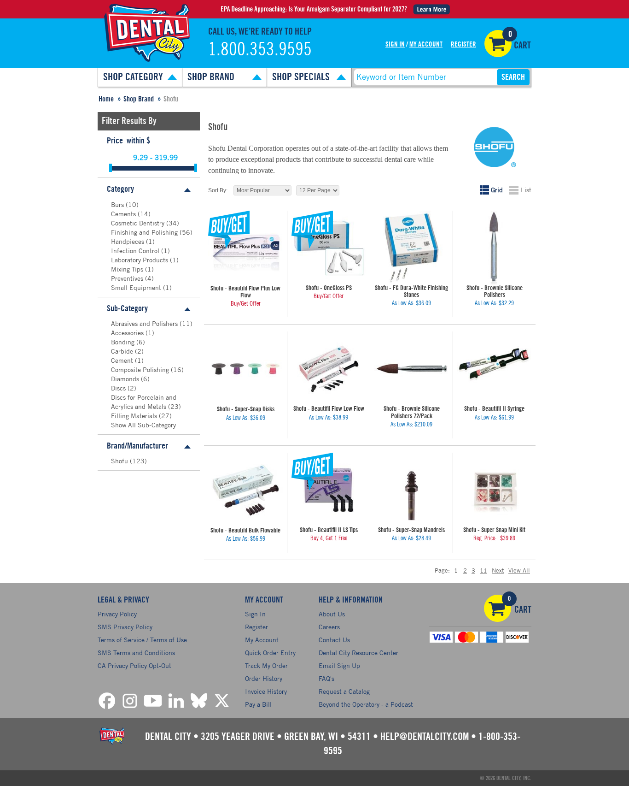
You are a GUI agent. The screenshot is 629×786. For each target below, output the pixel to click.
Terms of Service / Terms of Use (142, 640)
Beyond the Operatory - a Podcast (366, 704)
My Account (426, 44)
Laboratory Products (140, 260)
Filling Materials (135, 416)
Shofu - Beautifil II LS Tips (329, 530)
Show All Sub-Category (143, 425)
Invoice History (266, 691)
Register (463, 44)
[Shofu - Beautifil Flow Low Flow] (328, 368)
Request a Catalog (344, 691)
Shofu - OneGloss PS (329, 288)
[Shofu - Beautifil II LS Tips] (328, 490)
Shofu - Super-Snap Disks (245, 409)
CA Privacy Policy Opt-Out (134, 665)
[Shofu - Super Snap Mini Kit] (494, 490)
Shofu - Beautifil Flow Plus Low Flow (245, 292)
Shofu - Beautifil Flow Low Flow (328, 409)
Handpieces (128, 241)
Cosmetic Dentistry (138, 223)
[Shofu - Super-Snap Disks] (245, 368)
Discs (119, 388)
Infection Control (136, 250)
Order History (263, 678)
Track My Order (266, 665)
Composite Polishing (141, 369)
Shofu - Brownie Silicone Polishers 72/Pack (412, 412)
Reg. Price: (484, 538)
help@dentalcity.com (424, 737)
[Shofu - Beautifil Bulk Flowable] (245, 490)
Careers (329, 627)
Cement (123, 360)
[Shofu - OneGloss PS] (328, 248)
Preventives (128, 278)
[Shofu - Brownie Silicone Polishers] (494, 248)
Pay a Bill (258, 704)
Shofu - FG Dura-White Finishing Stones (411, 291)
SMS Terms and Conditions (136, 652)
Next (498, 570)
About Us (332, 614)
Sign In (395, 44)
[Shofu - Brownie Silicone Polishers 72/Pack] (411, 368)
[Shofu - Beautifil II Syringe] (494, 368)
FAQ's (326, 678)
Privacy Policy (117, 614)
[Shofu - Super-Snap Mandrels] (411, 490)
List (526, 190)
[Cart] (498, 43)
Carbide (123, 351)
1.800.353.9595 (260, 50)
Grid (497, 190)
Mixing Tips (128, 269)
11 (483, 570)
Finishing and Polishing (145, 232)
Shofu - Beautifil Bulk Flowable (245, 530)
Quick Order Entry (270, 652)
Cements (124, 214)
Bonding (123, 342)
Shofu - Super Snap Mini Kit (494, 530)
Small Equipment (137, 287)
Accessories (128, 333)
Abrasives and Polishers (145, 323)
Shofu (120, 461)
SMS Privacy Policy (125, 627)
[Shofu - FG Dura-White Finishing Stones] (411, 248)
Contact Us (334, 640)
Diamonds (126, 379)
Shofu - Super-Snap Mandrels (411, 530)
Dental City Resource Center (358, 652)
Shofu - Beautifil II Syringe (494, 409)
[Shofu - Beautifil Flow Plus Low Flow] (245, 248)
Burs (118, 204)
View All (519, 570)
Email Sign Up (339, 665)
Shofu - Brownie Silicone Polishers (494, 291)
